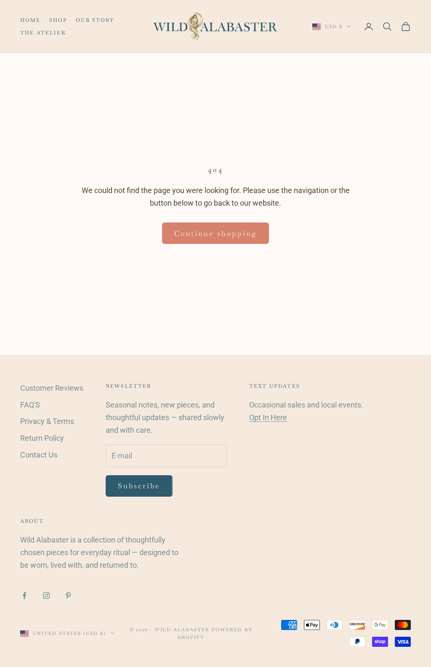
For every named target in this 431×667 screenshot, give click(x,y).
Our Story (95, 20)
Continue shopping (215, 233)
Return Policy (42, 438)
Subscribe (139, 485)
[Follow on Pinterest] (68, 595)
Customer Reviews (51, 388)
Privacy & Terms (47, 421)
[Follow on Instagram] (46, 595)
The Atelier (43, 32)
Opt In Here (268, 417)
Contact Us (38, 454)
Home (30, 20)
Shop (58, 20)
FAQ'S (30, 404)
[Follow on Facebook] (24, 595)
